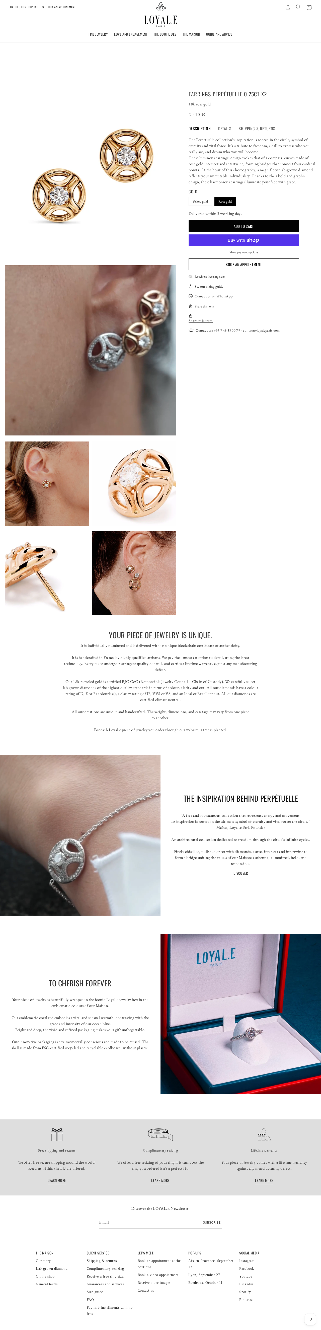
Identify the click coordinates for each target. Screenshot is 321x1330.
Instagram (247, 1261)
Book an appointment (61, 7)
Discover (240, 873)
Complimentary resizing (105, 1269)
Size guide (95, 1292)
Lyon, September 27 (204, 1275)
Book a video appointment (158, 1275)
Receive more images (154, 1283)
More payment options (243, 252)
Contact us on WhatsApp (213, 296)
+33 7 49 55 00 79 (227, 330)
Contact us (36, 7)
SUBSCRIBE (211, 1222)
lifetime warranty (199, 663)
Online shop (45, 1276)
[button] (98, 34)
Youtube (245, 1276)
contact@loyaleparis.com (261, 330)
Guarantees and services (105, 1284)
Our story (43, 1261)
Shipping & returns (102, 1261)
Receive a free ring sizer (210, 276)
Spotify (245, 1292)
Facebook (246, 1269)
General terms (47, 1284)
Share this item (204, 306)
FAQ (90, 1300)
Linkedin (246, 1284)
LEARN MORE (57, 1180)
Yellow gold (200, 201)
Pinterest (246, 1300)
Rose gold (225, 201)
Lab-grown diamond (51, 1269)
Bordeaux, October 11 (205, 1283)
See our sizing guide (209, 286)
